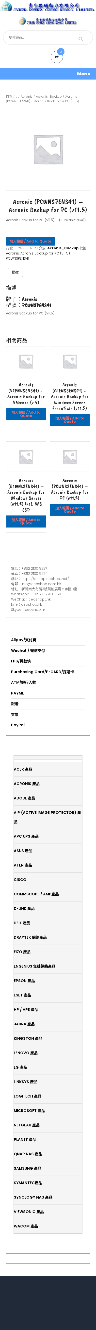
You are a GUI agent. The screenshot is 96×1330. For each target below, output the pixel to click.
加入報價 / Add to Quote (30, 241)
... (16, 96)
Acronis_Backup (49, 96)
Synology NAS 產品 (33, 1197)
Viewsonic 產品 (29, 1211)
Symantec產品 (28, 1182)
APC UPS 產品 (26, 836)
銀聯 (14, 703)
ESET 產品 (22, 995)
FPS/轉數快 (21, 661)
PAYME (17, 693)
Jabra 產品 (24, 1024)
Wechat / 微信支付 (28, 650)
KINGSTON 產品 (28, 1038)
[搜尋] (80, 39)
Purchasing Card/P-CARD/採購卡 (42, 671)
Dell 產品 (22, 922)
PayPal (18, 725)
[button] (48, 74)
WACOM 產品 (26, 1226)
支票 (14, 714)
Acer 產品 (23, 769)
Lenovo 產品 (26, 1052)
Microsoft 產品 (29, 1110)
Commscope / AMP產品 (36, 894)
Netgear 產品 (27, 1125)
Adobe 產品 (24, 798)
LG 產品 (20, 1067)
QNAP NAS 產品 (28, 1154)
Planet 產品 (25, 1139)
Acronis (26, 96)
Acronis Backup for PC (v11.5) (45, 253)
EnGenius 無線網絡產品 (34, 966)
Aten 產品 (23, 865)
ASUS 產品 (23, 850)
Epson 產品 (24, 980)
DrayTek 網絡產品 (30, 937)
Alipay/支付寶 (23, 639)
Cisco (20, 879)
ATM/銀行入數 (23, 682)
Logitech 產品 (27, 1096)
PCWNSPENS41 (17, 258)
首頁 (9, 96)
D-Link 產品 (24, 908)
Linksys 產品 (25, 1081)
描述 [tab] (15, 272)
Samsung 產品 (27, 1168)
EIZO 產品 (22, 951)
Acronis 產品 (27, 783)
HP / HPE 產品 (26, 1009)
